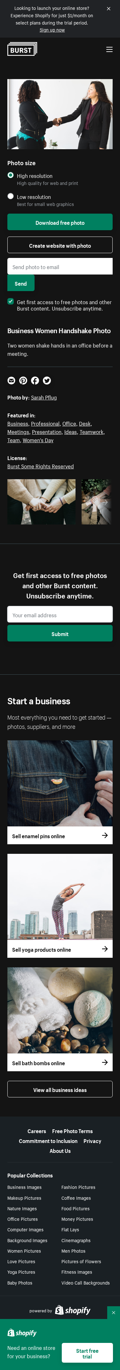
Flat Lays (70, 1229)
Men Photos (73, 1250)
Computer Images (25, 1229)
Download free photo (60, 222)
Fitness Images (76, 1271)
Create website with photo (60, 245)
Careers (37, 1130)
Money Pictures (77, 1218)
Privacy (92, 1140)
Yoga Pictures (21, 1271)
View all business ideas (60, 1089)
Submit (60, 633)
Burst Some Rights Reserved (40, 465)
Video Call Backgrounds (85, 1282)
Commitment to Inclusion (48, 1140)
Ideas (70, 431)
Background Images (27, 1239)
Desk (85, 423)
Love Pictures (21, 1260)
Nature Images (22, 1208)
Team (13, 439)
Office (69, 423)
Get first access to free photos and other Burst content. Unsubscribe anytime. (64, 304)
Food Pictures (75, 1208)
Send (21, 283)
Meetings (18, 431)
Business (17, 423)
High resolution (34, 175)
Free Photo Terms (72, 1130)
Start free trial (87, 1353)
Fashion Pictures (78, 1186)
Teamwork (91, 431)
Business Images (24, 1186)
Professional (45, 423)
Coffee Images (76, 1197)
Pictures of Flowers (81, 1260)
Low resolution (34, 196)
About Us (60, 1150)
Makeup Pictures (24, 1197)
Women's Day (38, 439)
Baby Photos (19, 1282)
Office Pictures (22, 1218)
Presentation (46, 431)
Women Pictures (24, 1250)
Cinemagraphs (76, 1239)
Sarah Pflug (44, 396)
